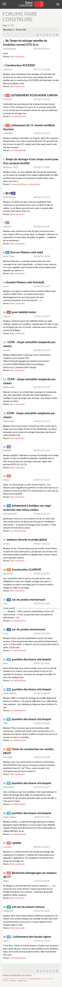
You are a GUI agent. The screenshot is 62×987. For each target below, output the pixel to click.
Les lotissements (18, 116)
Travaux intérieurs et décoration (25, 184)
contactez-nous (22, 981)
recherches (12, 981)
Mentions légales (35, 979)
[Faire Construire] (31, 4)
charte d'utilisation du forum (17, 975)
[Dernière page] (57, 35)
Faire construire (17, 57)
